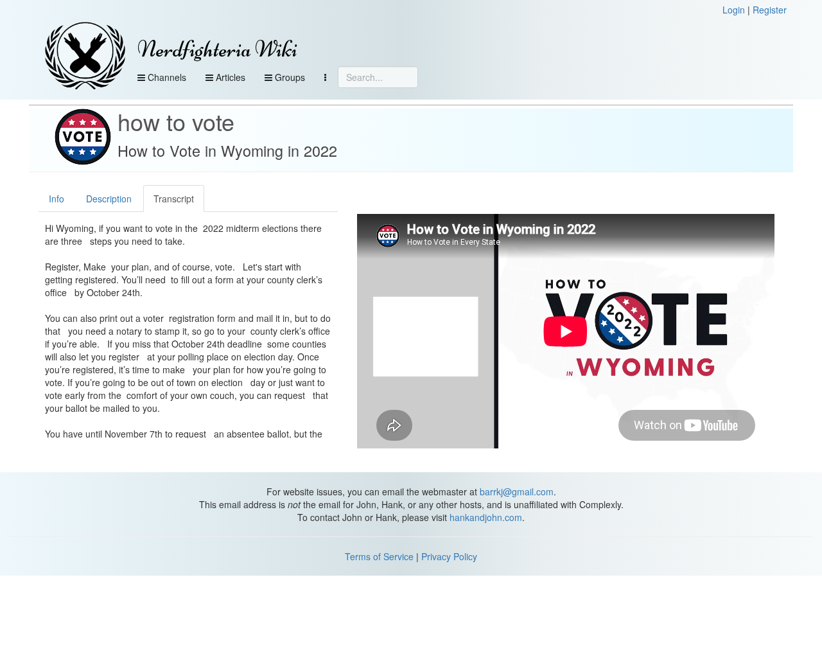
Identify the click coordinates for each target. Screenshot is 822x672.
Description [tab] (109, 198)
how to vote (176, 121)
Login (733, 9)
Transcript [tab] (173, 198)
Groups (288, 77)
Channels (165, 77)
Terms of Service (379, 556)
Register (770, 9)
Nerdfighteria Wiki (217, 49)
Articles (229, 77)
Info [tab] (56, 198)
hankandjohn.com (486, 517)
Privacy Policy (449, 556)
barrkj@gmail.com (517, 491)
